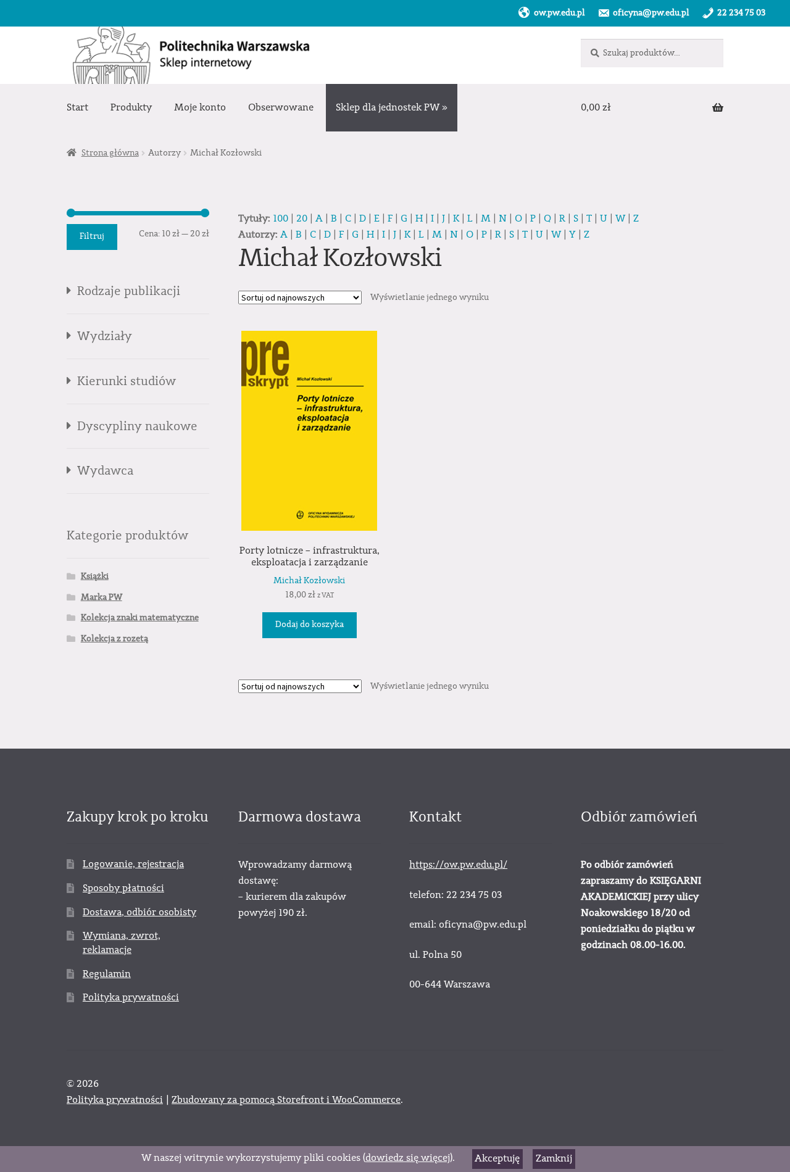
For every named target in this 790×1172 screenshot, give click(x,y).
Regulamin (107, 974)
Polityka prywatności (131, 997)
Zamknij (554, 1158)
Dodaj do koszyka (309, 624)
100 (280, 218)
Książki (95, 576)
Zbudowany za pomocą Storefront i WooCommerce (286, 1100)
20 (301, 218)
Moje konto (200, 107)
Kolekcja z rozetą (114, 638)
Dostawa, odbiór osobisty (139, 912)
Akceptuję (497, 1158)
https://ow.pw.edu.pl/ (458, 864)
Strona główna (110, 153)
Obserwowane (281, 107)
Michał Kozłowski (309, 580)
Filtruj (92, 236)
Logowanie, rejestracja (133, 864)
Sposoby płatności (123, 888)
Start (77, 107)
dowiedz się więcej (407, 1158)
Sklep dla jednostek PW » (391, 107)
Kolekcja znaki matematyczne (140, 617)
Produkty (131, 107)
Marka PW (101, 597)
